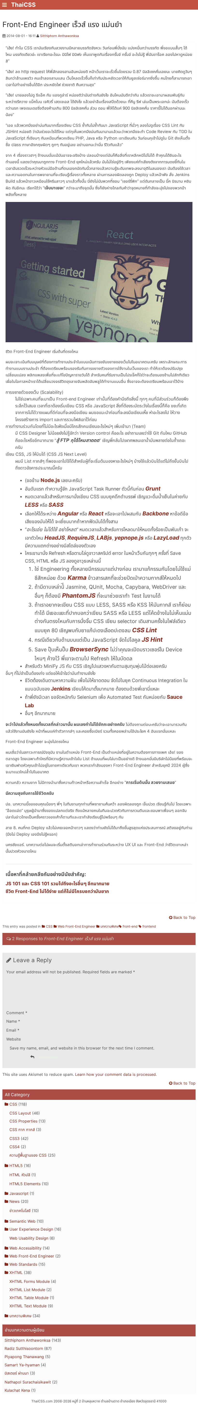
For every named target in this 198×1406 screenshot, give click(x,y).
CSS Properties (23, 1121)
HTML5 (16, 1165)
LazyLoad (166, 537)
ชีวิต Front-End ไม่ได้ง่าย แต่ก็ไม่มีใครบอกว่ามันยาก (57, 891)
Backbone (155, 513)
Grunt (153, 488)
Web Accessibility (25, 1248)
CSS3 (14, 1138)
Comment (16, 1012)
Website (13, 1039)
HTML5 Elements (25, 1183)
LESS (32, 504)
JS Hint (152, 639)
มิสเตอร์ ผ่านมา (17, 1373)
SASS (56, 504)
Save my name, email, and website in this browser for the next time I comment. (82, 1048)
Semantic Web (22, 1221)
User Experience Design (31, 1229)
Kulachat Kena (17, 1390)
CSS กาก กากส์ (22, 1129)
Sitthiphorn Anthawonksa (59, 36)
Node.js (50, 480)
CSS (49, 926)
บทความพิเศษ (109, 926)
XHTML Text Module (28, 1305)
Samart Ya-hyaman (22, 1364)
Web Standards (23, 1264)
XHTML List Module (27, 1289)
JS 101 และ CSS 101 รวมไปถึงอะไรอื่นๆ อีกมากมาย (57, 883)
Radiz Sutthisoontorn (24, 1348)
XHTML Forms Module (29, 1281)
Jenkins (61, 688)
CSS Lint (144, 630)
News (14, 1201)
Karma (77, 577)
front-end (130, 926)
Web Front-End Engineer (76, 926)
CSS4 (14, 1146)
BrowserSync (89, 649)
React (96, 513)
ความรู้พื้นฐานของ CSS (28, 1155)
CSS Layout (20, 1113)
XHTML (16, 1272)
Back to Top (184, 917)
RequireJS (80, 537)
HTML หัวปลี (19, 1174)
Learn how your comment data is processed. (116, 1074)
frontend (149, 926)
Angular (67, 513)
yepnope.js (129, 537)
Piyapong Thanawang (24, 1356)
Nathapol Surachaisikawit (28, 1382)
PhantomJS (78, 595)
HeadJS (54, 537)
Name (13, 1021)
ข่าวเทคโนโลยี (20, 1210)
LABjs (104, 537)
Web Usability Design (28, 1238)
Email (12, 1030)
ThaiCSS (23, 4)
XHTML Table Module (29, 1297)
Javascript (18, 1193)
